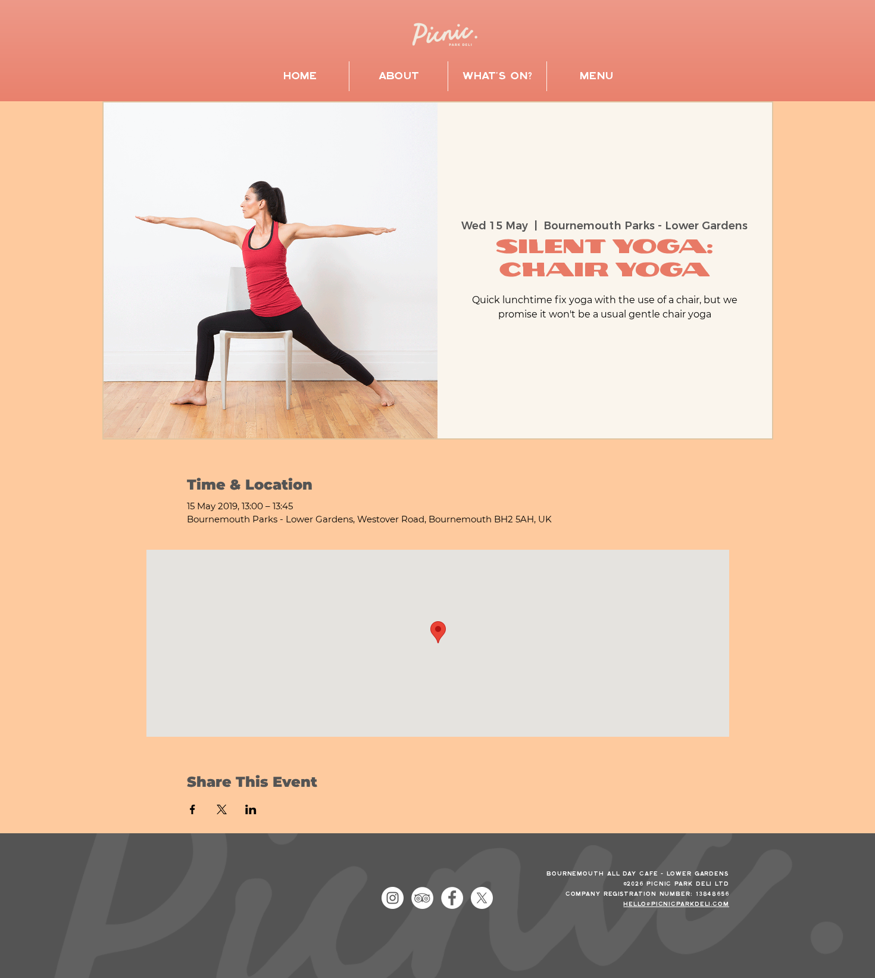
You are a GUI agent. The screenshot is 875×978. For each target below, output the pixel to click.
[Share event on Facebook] (192, 809)
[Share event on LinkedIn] (251, 809)
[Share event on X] (221, 809)
